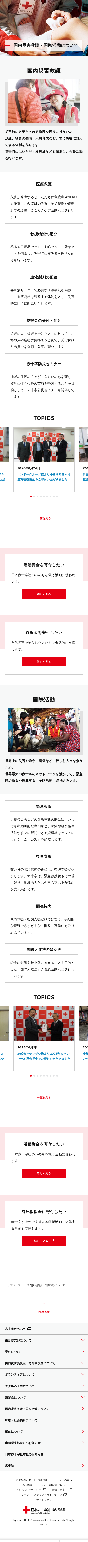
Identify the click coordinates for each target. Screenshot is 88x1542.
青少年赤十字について (20, 1386)
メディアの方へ (63, 1479)
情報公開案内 (59, 1489)
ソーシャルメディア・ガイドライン (41, 1494)
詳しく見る (44, 594)
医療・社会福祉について (21, 1420)
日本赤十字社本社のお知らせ (24, 1454)
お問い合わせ (23, 1479)
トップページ (12, 1285)
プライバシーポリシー (28, 1489)
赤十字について (15, 1329)
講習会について (15, 1397)
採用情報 (43, 1479)
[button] (31, 496)
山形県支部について (18, 1340)
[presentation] (3, 458)
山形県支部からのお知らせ (23, 1443)
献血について (14, 1431)
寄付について (14, 1351)
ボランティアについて (20, 1374)
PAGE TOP (44, 1307)
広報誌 (9, 1465)
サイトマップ (44, 1499)
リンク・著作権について (52, 1484)
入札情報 (27, 1484)
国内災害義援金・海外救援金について (30, 1363)
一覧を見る (44, 518)
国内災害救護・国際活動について (27, 1408)
